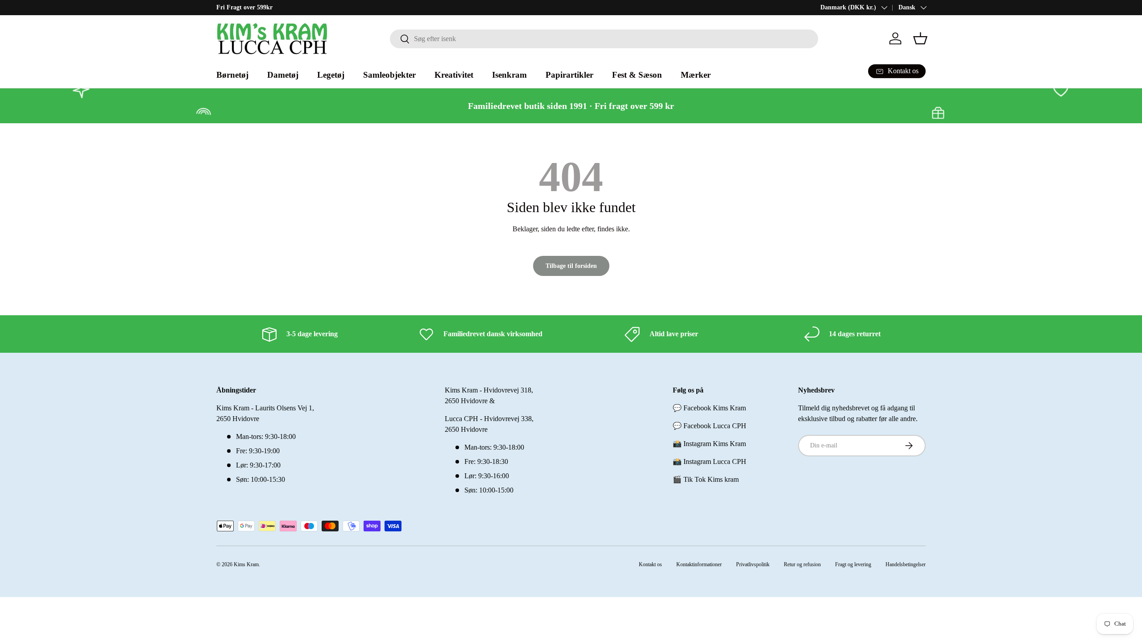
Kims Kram (246, 564)
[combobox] (604, 38)
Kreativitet (453, 74)
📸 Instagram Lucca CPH (709, 461)
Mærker (696, 74)
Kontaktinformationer (699, 564)
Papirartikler (569, 74)
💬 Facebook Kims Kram (709, 408)
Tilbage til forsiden (571, 265)
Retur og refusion (802, 564)
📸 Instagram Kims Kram (709, 443)
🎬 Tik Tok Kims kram (706, 479)
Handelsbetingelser (905, 564)
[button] (920, 38)
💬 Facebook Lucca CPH (709, 426)
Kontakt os (650, 564)
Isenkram (509, 74)
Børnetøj (232, 74)
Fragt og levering (853, 564)
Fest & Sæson (637, 74)
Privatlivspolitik (753, 564)
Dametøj (282, 74)
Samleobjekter (389, 74)
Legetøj (330, 74)
